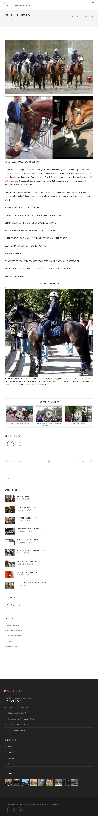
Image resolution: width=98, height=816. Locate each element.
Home (72, 16)
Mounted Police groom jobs (28, 561)
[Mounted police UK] (17, 5)
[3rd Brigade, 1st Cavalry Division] (8, 782)
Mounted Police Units (16, 730)
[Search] (90, 478)
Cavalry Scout (12, 641)
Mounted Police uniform (27, 572)
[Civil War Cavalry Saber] (58, 782)
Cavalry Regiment (14, 636)
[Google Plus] (20, 443)
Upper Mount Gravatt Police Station (31, 583)
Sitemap (11, 758)
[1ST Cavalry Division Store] (74, 782)
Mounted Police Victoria (27, 518)
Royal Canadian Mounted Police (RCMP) (32, 550)
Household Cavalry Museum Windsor (22, 719)
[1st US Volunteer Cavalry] (25, 782)
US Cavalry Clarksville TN (17, 713)
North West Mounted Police (28, 540)
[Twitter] (13, 443)
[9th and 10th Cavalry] (33, 782)
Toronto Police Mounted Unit (19, 724)
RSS (9, 763)
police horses (11, 181)
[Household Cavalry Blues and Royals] (16, 782)
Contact (11, 752)
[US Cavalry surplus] (41, 782)
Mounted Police (13, 646)
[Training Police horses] (66, 782)
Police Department (85, 16)
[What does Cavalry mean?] (49, 782)
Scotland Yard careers (26, 507)
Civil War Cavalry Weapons (18, 707)
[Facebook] (7, 443)
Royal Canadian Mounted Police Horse (32, 529)
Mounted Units (23, 496)
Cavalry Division (13, 625)
